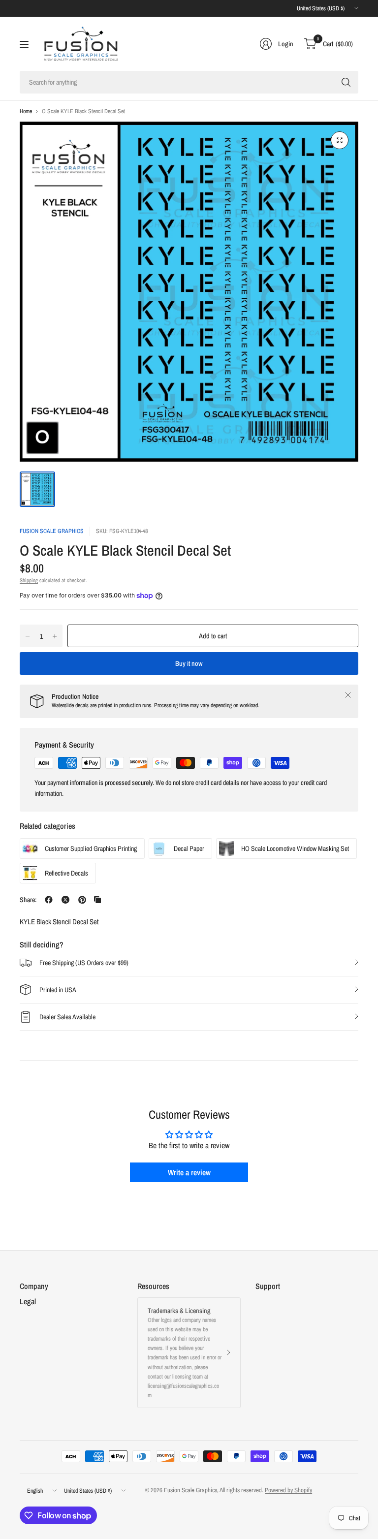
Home (26, 111)
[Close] (348, 695)
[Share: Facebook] (48, 899)
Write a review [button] (189, 1172)
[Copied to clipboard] (97, 899)
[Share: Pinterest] (82, 899)
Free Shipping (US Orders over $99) (83, 962)
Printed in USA (57, 989)
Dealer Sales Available (67, 1016)
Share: (28, 899)
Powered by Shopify (288, 1490)
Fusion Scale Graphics (52, 531)
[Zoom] (339, 140)
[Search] (346, 82)
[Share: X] (65, 899)
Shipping (29, 580)
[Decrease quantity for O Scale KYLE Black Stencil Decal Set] (27, 636)
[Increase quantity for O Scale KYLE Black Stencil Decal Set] (54, 636)
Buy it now (189, 663)
